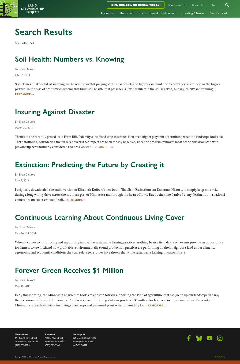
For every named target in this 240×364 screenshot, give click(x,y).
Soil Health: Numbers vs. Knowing (69, 59)
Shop (213, 5)
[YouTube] (209, 338)
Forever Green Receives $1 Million (69, 270)
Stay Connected (177, 5)
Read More (24, 94)
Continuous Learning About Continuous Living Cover (99, 217)
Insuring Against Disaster (55, 111)
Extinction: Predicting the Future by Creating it (89, 164)
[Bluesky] (199, 338)
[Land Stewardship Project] (40, 9)
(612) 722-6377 (80, 345)
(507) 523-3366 (52, 345)
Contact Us (198, 5)
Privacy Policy (220, 357)
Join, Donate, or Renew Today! (136, 5)
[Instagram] (220, 338)
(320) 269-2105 (22, 345)
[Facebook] (189, 338)
